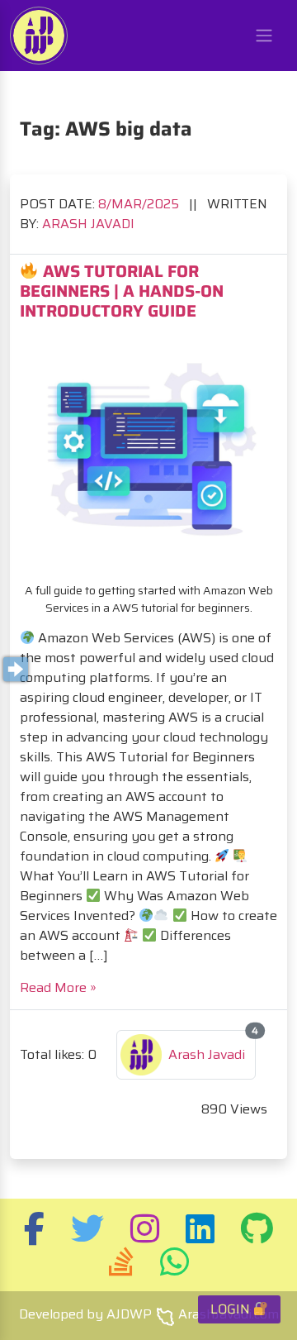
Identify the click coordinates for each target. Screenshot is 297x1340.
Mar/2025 (140, 203)
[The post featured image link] (148, 451)
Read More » (58, 987)
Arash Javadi (88, 223)
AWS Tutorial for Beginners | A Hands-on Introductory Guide (122, 291)
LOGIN (231, 1309)
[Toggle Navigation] (264, 35)
